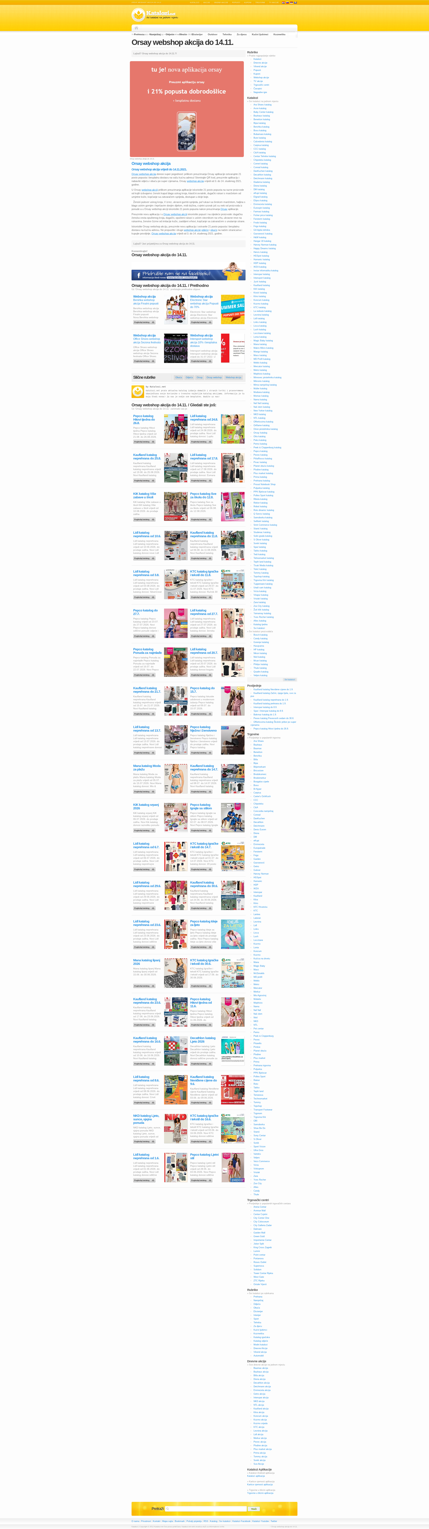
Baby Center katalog (263, 112)
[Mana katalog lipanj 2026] (145, 985)
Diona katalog (260, 185)
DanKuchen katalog (263, 171)
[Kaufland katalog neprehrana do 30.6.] (202, 907)
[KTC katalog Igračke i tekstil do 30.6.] (202, 985)
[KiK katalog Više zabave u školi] (145, 519)
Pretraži (158, 1509)
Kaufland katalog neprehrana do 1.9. (271, 700)
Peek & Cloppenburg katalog (267, 447)
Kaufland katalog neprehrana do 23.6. (147, 1000)
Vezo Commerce (262, 1161)
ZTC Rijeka (259, 1280)
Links (256, 929)
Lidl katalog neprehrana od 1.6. (146, 1156)
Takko (256, 1087)
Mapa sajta (167, 1521)
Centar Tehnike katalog (265, 156)
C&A (256, 807)
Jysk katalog (260, 281)
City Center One (261, 1218)
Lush (256, 936)
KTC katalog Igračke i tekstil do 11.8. (204, 573)
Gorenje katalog (261, 642)
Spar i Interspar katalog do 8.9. (269, 711)
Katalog (213, 1521)
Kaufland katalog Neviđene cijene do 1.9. (273, 689)
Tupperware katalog (263, 584)
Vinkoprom (259, 1168)
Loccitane (258, 940)
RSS (206, 1521)
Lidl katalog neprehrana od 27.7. (204, 612)
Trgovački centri (261, 85)
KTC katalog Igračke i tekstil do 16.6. (204, 1117)
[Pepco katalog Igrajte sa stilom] (202, 830)
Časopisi (258, 88)
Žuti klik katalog (261, 609)
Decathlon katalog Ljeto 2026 (203, 1039)
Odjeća (170, 34)
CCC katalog (260, 149)
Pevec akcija (260, 1442)
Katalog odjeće (261, 1341)
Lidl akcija (258, 1434)
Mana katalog (260, 344)
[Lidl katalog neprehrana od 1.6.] (145, 1179)
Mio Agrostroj (260, 995)
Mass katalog (260, 355)
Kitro (256, 903)
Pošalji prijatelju (194, 1521)
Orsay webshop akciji (175, 214)
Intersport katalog (262, 278)
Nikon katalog (260, 653)
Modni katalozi (261, 1344)
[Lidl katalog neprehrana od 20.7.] (202, 674)
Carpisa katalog (261, 145)
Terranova (258, 1095)
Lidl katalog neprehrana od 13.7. (147, 728)
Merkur (257, 991)
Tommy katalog (261, 573)
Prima (256, 1061)
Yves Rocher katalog (264, 617)
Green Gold (259, 1236)
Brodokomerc (260, 774)
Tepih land (258, 1091)
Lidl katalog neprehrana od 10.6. (147, 534)
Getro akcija (259, 1394)
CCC (256, 800)
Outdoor (212, 34)
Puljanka (258, 1069)
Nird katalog (259, 657)
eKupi (256, 840)
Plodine (257, 1054)
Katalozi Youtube (260, 1521)
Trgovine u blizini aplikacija (260, 1493)
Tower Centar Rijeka (263, 1273)
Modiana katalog (261, 392)
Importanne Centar (262, 1240)
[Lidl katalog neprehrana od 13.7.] (145, 752)
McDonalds (259, 973)
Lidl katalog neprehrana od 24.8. (204, 417)
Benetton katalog (262, 119)
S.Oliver (257, 1139)
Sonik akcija (259, 1460)
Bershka (258, 756)
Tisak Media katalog (263, 565)
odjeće (205, 230)
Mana (256, 962)
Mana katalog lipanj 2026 (146, 961)
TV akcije (274, 3)
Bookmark (180, 1521)
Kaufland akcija (261, 1408)
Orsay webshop (214, 377)
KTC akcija (259, 1427)
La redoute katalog (262, 311)
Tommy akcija (260, 1456)
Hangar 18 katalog (262, 241)
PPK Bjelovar (260, 1073)
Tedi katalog (259, 554)
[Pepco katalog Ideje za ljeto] (202, 946)
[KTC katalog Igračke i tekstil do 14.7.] (202, 868)
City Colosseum (261, 1221)
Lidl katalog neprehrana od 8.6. (146, 1078)
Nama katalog (260, 399)
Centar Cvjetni (260, 1214)
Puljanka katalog (262, 488)
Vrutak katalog (261, 598)
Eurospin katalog (262, 208)
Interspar (258, 892)
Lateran (257, 918)
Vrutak (257, 1172)
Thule (256, 1194)
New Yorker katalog (263, 410)
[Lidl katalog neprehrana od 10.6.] (145, 557)
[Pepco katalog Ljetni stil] (202, 1179)
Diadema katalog (262, 182)
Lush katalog (260, 329)
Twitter (274, 1521)
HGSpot (257, 877)
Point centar (259, 1255)
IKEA (256, 888)
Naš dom (258, 1014)
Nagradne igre (260, 92)
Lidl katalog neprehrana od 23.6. (147, 923)
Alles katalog (260, 620)
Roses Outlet (260, 1262)
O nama (135, 1521)
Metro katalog (260, 370)
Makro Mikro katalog (263, 348)
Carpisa (257, 792)
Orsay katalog (260, 432)
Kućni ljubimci (260, 34)
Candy (257, 1191)
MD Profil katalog (262, 359)
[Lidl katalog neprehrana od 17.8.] (202, 480)
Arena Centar (260, 1207)
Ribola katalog (260, 499)
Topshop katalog (261, 576)
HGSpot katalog (261, 256)
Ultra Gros (258, 1150)
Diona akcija (259, 1379)
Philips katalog (261, 664)
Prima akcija (260, 1453)
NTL (256, 1025)
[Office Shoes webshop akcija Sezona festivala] (145, 360)
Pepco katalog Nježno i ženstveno (203, 728)
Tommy (257, 1102)
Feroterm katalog (262, 219)
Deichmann (259, 826)
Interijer (257, 1315)
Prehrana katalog (262, 480)
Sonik (256, 1143)
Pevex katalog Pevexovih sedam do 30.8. (274, 718)
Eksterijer (197, 34)
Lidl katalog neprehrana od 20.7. (204, 650)
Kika (256, 899)
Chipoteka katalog (262, 160)
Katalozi (194, 3)
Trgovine (260, 3)
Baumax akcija (261, 1368)
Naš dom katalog (262, 407)
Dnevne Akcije (260, 1348)
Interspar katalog (262, 274)
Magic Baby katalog (263, 340)
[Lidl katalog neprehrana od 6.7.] (145, 868)
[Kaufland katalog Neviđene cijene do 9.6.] (202, 1102)
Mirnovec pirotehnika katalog (267, 377)
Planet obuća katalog (264, 466)
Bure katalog (260, 138)
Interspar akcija (261, 1397)
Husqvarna (259, 646)
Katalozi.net (158, 387)
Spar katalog (260, 547)
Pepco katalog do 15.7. (202, 689)
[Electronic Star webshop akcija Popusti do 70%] (202, 321)
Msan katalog (260, 660)
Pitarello (257, 1043)
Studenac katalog (262, 532)
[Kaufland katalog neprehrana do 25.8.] (145, 480)
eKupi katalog (260, 193)
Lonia (256, 947)
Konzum (258, 951)
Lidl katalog (259, 318)
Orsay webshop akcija (144, 174)
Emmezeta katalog (263, 204)
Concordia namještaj (263, 811)
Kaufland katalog (262, 285)
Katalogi (287, 3)
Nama (256, 1006)
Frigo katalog (260, 226)
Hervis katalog (260, 252)
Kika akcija (259, 1412)
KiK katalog (259, 289)
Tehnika (227, 34)
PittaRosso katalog (263, 458)
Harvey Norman (261, 873)
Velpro (257, 1157)
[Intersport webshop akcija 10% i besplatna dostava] (202, 360)
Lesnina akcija (260, 1430)
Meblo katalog (260, 362)
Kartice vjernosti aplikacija (260, 1484)
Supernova (259, 1266)
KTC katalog (260, 307)
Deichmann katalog (263, 178)
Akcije (206, 3)
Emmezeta (259, 844)
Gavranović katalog (263, 233)
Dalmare (258, 1229)
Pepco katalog (260, 451)
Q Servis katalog (262, 514)
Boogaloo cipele (261, 781)
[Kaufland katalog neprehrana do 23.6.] (145, 1024)
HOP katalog (260, 263)
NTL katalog (259, 418)
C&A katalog (260, 152)
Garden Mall (259, 1232)
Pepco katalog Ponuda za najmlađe (147, 650)
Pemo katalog (260, 444)
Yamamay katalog (262, 613)
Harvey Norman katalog (265, 244)
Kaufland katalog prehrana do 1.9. (270, 703)
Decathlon (258, 822)
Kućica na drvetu (262, 958)
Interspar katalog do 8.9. (265, 707)
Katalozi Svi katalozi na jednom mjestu (155, 15)
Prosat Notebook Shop (264, 484)
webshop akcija (195, 181)
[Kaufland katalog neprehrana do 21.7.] (145, 713)
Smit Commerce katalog (265, 525)
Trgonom (258, 1113)
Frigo (256, 855)
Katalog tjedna (260, 624)
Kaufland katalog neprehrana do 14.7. (204, 767)
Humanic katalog (262, 259)
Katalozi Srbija (291, 3)
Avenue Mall (260, 1210)
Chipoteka (258, 803)
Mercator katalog (262, 366)
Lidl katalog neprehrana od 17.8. (204, 456)
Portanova (258, 1258)
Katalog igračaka (262, 1337)
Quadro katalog (261, 671)
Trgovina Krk (260, 1117)
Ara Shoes (259, 741)
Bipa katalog (260, 123)
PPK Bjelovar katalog (264, 491)
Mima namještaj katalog (265, 385)
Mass (256, 969)
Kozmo (257, 944)
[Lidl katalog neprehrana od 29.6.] (145, 907)
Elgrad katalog (260, 197)
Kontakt (156, 1521)
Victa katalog (260, 591)
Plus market (259, 1058)
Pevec (257, 1039)
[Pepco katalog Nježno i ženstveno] (202, 752)
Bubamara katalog (262, 134)
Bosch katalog (260, 635)
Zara (256, 1176)
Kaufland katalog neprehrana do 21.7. (147, 689)
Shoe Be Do (259, 1128)
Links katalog (260, 322)
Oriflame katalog (261, 425)
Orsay (224, 209)
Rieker (257, 1080)
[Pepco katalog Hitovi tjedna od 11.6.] (202, 1024)
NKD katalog (260, 414)
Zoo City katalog (261, 606)
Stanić (257, 1132)
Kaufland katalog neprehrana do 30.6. (204, 884)
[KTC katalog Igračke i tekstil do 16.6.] (202, 1141)
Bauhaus (258, 744)
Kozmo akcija (260, 1419)
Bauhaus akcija (261, 1371)
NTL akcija (259, 1405)
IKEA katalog (260, 267)
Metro (256, 984)
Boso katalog (260, 130)
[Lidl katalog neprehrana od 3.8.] (145, 596)
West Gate (259, 1277)
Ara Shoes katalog (262, 104)
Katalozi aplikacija (256, 1476)
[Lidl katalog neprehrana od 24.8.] (202, 441)
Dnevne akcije (260, 62)
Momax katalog (261, 396)
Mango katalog (261, 351)
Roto (256, 1084)
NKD (256, 1021)
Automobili (259, 1355)
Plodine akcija (260, 1445)
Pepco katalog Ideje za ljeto (204, 923)
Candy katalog (260, 638)
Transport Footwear (263, 1109)
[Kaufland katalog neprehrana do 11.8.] (202, 557)
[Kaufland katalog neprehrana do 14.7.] (202, 791)
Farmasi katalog (261, 211)
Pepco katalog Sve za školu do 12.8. (203, 495)
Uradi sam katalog (262, 587)
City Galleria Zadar (263, 1225)
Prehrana (139, 34)
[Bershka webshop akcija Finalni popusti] (145, 321)
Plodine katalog (261, 469)
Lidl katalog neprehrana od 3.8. (146, 573)
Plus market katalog (263, 473)
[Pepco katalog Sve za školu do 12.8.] (202, 519)
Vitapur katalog (261, 595)
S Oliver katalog (261, 539)
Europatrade (259, 848)
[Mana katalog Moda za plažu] (145, 791)
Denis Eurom (260, 829)
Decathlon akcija (262, 1383)
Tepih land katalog (262, 561)
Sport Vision (259, 1146)
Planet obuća (260, 1050)
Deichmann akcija (262, 1386)
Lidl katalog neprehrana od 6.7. (146, 845)
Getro (256, 866)
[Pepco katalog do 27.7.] (145, 635)
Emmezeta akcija (262, 1390)
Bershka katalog (261, 127)
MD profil (258, 977)
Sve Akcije (259, 1464)
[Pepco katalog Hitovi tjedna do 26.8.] (145, 441)
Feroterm (258, 851)
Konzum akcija (261, 1416)
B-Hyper (257, 789)
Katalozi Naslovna (137, 27)
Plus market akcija (263, 1449)
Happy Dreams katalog (265, 248)
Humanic (258, 881)
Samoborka (259, 1124)
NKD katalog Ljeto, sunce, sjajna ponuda (146, 1119)
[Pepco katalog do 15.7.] (202, 713)
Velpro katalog (260, 675)
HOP (256, 885)
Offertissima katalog (263, 421)
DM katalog (259, 189)
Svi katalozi (259, 628)
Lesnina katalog (261, 315)
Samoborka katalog (263, 517)
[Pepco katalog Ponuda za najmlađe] (145, 674)
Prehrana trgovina (262, 1065)
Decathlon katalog (262, 174)
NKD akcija (259, 1401)
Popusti (236, 3)
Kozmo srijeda (260, 1423)
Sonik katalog (260, 543)
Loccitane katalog (262, 333)
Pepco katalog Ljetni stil (204, 1156)
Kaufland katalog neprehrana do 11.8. (204, 534)
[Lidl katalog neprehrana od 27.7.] (202, 635)
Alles (256, 1187)
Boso (256, 785)
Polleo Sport (259, 1076)
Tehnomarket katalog (264, 558)
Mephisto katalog (262, 373)
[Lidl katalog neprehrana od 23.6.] (145, 946)
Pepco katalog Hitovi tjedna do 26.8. (144, 419)
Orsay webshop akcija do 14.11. (182, 42)
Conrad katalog (261, 167)
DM (255, 837)
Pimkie (257, 1047)
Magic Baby (259, 966)
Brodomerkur (260, 778)
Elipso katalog (260, 200)
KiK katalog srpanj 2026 (146, 806)
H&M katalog (260, 237)
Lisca (256, 932)
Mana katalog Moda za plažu (147, 767)
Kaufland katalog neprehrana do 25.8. (147, 456)
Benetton (258, 752)
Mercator (258, 988)
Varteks (257, 1154)
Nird (255, 1017)
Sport (256, 1319)
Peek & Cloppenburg (263, 1036)
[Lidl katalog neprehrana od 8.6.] (145, 1102)
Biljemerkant (260, 767)
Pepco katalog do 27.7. (145, 612)
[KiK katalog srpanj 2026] (145, 830)
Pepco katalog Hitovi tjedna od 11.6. (201, 1002)
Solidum (257, 1269)
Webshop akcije (261, 77)
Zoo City (258, 1183)
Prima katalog (260, 477)
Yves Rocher (260, 1179)
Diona (256, 833)
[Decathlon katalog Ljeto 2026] (202, 1063)
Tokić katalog (260, 569)
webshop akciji (150, 189)
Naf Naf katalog (261, 403)
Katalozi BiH (295, 3)
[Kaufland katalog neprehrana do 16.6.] (145, 1063)
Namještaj (155, 34)
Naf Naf (257, 1010)
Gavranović (259, 862)
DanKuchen (259, 818)
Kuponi (247, 3)
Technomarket (260, 1098)
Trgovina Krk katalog (264, 580)
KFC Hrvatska (260, 907)
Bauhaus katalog (262, 115)
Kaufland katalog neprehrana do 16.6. (147, 1039)
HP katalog (259, 649)
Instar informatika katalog (266, 270)
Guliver (257, 870)
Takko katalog (260, 550)
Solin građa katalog (263, 536)
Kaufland (258, 896)
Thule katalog (260, 668)
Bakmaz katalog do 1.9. (265, 714)
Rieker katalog (260, 503)
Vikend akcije (221, 3)
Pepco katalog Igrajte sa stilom (201, 806)
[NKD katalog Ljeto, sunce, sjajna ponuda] (145, 1141)
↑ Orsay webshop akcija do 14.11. (283, 1527)
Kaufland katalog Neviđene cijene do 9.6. (203, 1080)
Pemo (256, 1032)
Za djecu (242, 34)
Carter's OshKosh (262, 796)
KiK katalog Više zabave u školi (144, 495)
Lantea (257, 914)
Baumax (258, 748)
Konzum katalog (261, 300)
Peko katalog (260, 440)
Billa (256, 759)
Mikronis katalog (261, 381)
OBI (255, 1120)
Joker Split (259, 1243)
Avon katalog (260, 108)
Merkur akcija (260, 1438)
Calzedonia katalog (263, 141)
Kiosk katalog (260, 292)
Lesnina (257, 921)
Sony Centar (260, 1135)
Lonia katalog (260, 337)
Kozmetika (279, 34)
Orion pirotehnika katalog (266, 429)
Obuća (183, 34)
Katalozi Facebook (241, 1521)
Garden (257, 859)
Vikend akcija (260, 1352)
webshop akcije (192, 230)
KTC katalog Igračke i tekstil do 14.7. (204, 845)
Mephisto (258, 1003)
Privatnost (146, 1521)
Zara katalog (260, 602)
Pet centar (259, 1028)
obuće (213, 230)
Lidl (255, 925)
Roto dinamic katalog (264, 510)
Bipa (256, 763)
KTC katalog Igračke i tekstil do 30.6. (204, 961)
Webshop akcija (144, 296)
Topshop (258, 1106)
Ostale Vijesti (260, 1284)
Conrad (257, 815)
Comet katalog (261, 163)
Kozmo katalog (261, 303)
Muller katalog (260, 388)
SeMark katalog (261, 521)
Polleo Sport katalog (263, 495)
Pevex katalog (260, 455)
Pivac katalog (260, 462)
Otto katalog (259, 436)
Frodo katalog (260, 222)
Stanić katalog (260, 528)
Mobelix (257, 999)
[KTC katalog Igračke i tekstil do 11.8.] (202, 596)
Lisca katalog (260, 326)
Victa (256, 1165)
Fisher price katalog (263, 215)
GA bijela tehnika (262, 230)
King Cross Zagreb (263, 1247)
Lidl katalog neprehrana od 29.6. (147, 884)
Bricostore (258, 770)
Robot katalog (260, 506)
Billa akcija (259, 1375)
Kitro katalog (260, 296)
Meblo (256, 980)
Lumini (257, 1251)
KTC (256, 910)
